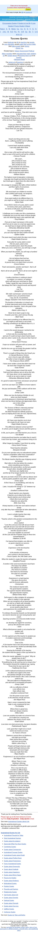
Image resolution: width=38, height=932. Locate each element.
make (21, 44)
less (30, 44)
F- (30, 29)
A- (7, 29)
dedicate (11, 42)
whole (11, 62)
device (14, 55)
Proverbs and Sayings (11, 889)
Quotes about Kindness (11, 880)
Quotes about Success (11, 906)
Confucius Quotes (9, 912)
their (25, 44)
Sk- (30, 32)
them (27, 55)
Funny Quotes (19, 26)
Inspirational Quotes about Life (18, 821)
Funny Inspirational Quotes (12, 864)
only (5, 44)
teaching (24, 42)
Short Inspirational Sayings (12, 838)
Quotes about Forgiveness (12, 861)
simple (10, 55)
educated (19, 54)
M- (8, 32)
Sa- (26, 32)
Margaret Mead (19, 59)
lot (28, 44)
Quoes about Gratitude (11, 869)
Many (4, 54)
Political (31, 51)
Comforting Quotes (10, 847)
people (32, 42)
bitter (34, 44)
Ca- (18, 29)
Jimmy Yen (19, 48)
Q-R (22, 32)
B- (9, 29)
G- (33, 29)
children (33, 54)
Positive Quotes (9, 886)
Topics (2, 29)
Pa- (15, 32)
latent (14, 46)
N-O (11, 32)
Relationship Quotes (10, 892)
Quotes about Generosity (12, 866)
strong (27, 46)
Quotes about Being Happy (12, 875)
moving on (28, 12)
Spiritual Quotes (9, 900)
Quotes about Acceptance (12, 841)
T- (33, 32)
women (18, 57)
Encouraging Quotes (10, 23)
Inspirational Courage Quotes (13, 852)
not (30, 55)
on (4, 55)
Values (17, 51)
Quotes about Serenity (11, 897)
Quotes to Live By (24, 23)
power (18, 46)
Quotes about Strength (11, 903)
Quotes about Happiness (12, 872)
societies (9, 54)
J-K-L (4, 32)
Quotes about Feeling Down (13, 858)
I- (0, 32)
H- (36, 29)
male (28, 54)
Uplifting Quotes (9, 909)
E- (28, 29)
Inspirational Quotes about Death (14, 855)
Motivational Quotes (10, 883)
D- (25, 29)
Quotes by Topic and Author (16, 915)
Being (13, 29)
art (14, 62)
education (11, 44)
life (22, 12)
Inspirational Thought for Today (13, 835)
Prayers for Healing (10, 878)
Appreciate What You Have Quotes (15, 844)
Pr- (19, 32)
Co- (21, 29)
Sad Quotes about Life (11, 895)
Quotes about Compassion (12, 849)
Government (24, 51)
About (28, 26)
